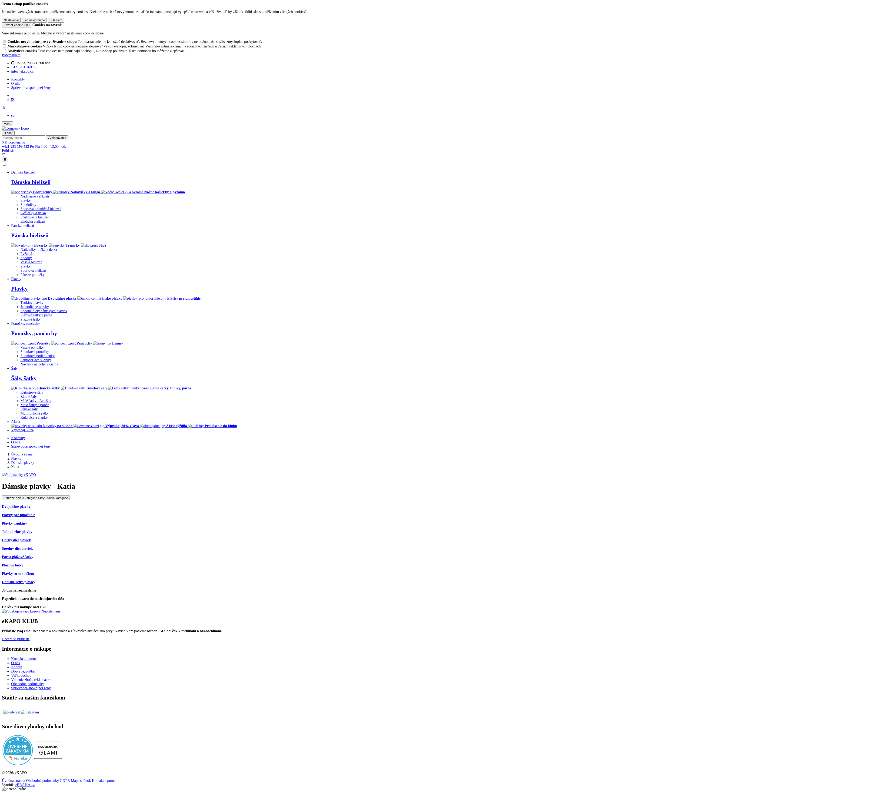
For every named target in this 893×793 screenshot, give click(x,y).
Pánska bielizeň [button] (22, 226)
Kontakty (18, 79)
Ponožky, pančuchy (34, 333)
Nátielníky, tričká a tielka (38, 249)
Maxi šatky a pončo (34, 405)
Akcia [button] (15, 422)
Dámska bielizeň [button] (23, 172)
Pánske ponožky (32, 275)
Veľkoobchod (21, 675)
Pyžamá (26, 254)
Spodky (26, 258)
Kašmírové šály (31, 392)
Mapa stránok (81, 781)
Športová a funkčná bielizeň (40, 209)
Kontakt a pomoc (24, 659)
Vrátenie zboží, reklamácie (30, 680)
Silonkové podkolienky (37, 356)
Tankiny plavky (31, 302)
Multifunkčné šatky (34, 413)
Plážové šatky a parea (36, 315)
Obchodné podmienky (27, 684)
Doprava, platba (23, 671)
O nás (15, 83)
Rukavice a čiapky (34, 417)
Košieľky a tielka (33, 213)
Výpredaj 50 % (22, 430)
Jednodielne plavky (34, 307)
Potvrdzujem (11, 55)
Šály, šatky (24, 378)
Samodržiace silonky (35, 360)
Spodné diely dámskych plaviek (43, 311)
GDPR (65, 781)
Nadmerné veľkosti (34, 196)
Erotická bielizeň (32, 221)
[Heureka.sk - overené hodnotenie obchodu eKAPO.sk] (18, 764)
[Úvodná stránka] (15, 128)
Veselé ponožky (32, 347)
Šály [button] (14, 368)
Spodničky (28, 205)
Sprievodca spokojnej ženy (31, 88)
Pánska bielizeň (29, 235)
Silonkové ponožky (34, 352)
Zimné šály (28, 396)
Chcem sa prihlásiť (16, 639)
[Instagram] (12, 100)
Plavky (25, 200)
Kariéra (16, 667)
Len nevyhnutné (34, 20)
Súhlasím (56, 20)
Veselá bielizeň (31, 262)
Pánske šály (29, 409)
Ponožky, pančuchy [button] (25, 323)
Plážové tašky (30, 319)
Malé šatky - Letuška (35, 401)
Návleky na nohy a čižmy (39, 364)
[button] (3, 108)
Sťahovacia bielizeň (35, 217)
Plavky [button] (16, 279)
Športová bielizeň (33, 270)
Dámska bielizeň (30, 182)
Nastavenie (11, 20)
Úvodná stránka (14, 781)
